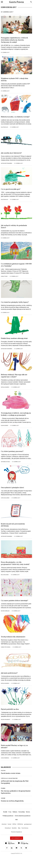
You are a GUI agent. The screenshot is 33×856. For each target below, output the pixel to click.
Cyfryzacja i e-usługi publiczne (9, 778)
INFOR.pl (14, 824)
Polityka (3, 770)
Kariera (28, 812)
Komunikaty (22, 812)
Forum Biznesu (25, 828)
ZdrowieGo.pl (8, 828)
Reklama (15, 812)
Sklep (19, 828)
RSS (16, 819)
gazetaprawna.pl (27, 824)
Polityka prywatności (8, 815)
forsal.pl (9, 824)
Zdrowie (3, 798)
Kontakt (5, 812)
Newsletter (14, 828)
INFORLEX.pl (20, 824)
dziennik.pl (4, 824)
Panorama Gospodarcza (16, 831)
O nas (9, 812)
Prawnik (3, 788)
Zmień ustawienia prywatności (22, 815)
